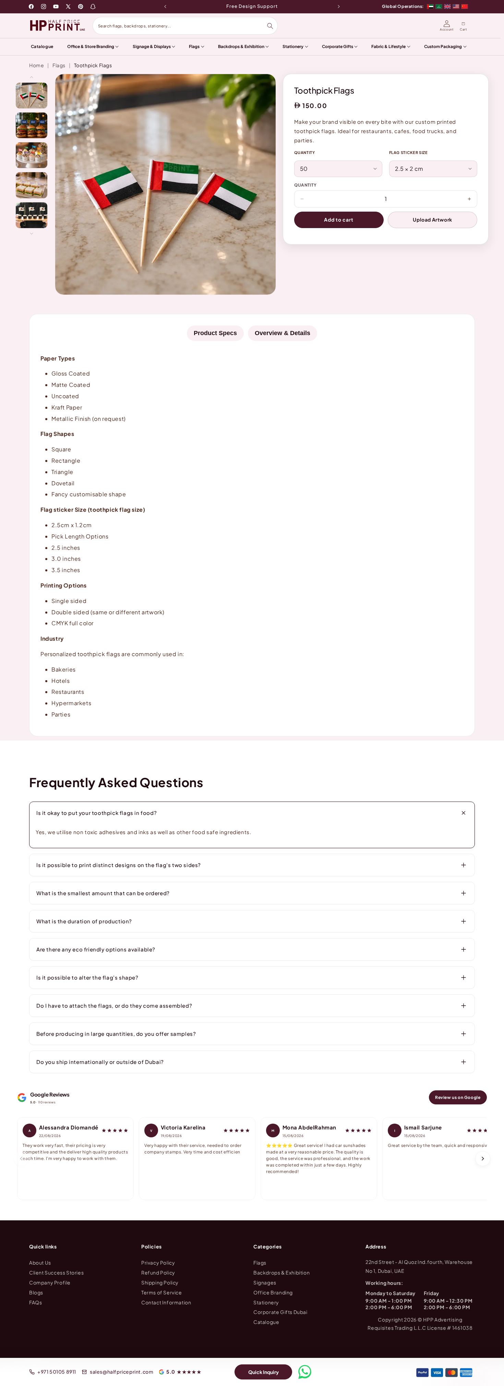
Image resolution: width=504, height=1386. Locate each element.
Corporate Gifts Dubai (280, 1312)
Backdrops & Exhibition (281, 1272)
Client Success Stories (56, 1272)
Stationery (266, 1302)
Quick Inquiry (263, 1372)
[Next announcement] (338, 6)
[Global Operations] (447, 6)
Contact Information (166, 1302)
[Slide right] (31, 233)
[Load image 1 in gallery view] (31, 95)
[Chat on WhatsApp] (304, 1372)
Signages (264, 1282)
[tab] (215, 333)
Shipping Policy (160, 1282)
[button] (252, 813)
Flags (58, 65)
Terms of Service (161, 1292)
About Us (40, 1262)
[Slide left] (31, 77)
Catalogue (266, 1322)
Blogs (36, 1292)
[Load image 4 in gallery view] (31, 185)
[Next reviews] (482, 1158)
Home (36, 65)
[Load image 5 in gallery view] (31, 215)
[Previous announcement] (165, 6)
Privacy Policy (158, 1262)
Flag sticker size (408, 152)
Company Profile (50, 1282)
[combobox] (182, 25)
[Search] (270, 26)
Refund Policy (158, 1272)
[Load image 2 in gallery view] (31, 125)
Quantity (304, 152)
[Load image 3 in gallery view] (31, 155)
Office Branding (273, 1292)
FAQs (35, 1302)
